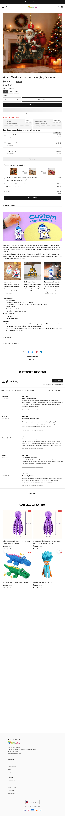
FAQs (9, 769)
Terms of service (12, 784)
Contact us (11, 763)
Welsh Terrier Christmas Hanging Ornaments (32, 410)
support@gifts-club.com (14, 753)
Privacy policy (11, 781)
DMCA (10, 773)
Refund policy (11, 793)
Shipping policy (12, 787)
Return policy (11, 790)
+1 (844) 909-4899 (13, 751)
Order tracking (12, 766)
